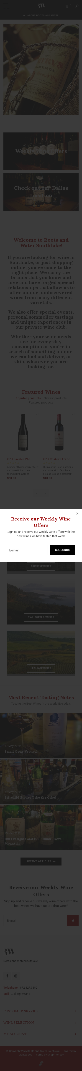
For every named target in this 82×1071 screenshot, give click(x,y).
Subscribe (62, 550)
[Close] (77, 514)
